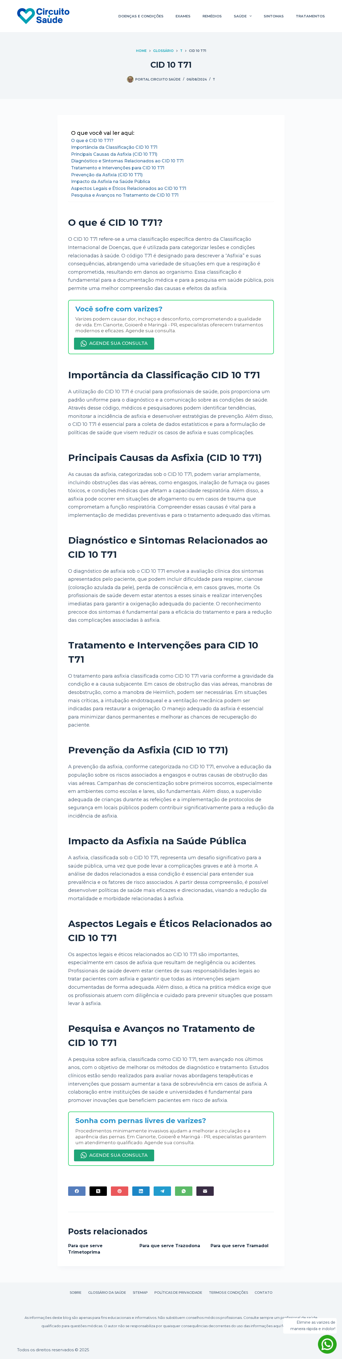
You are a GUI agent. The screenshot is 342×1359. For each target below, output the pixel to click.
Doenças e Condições (141, 16)
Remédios (212, 16)
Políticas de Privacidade (178, 1293)
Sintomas (274, 16)
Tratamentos (310, 16)
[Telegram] (162, 1191)
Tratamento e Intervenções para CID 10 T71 (117, 167)
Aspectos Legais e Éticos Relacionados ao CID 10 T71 (128, 188)
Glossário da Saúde (107, 1293)
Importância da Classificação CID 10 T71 (114, 147)
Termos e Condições (228, 1293)
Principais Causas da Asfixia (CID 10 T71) (114, 154)
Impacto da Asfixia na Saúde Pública (110, 181)
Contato (264, 1293)
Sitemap (140, 1293)
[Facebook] (77, 1191)
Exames (183, 16)
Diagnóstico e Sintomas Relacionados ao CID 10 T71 (127, 160)
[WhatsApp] (183, 1191)
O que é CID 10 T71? (92, 140)
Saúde (240, 16)
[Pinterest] (119, 1191)
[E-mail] (205, 1191)
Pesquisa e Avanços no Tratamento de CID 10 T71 (124, 195)
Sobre (75, 1293)
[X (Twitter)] (98, 1191)
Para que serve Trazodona (169, 1245)
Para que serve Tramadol (240, 1245)
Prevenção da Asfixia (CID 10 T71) (107, 174)
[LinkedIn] (141, 1191)
